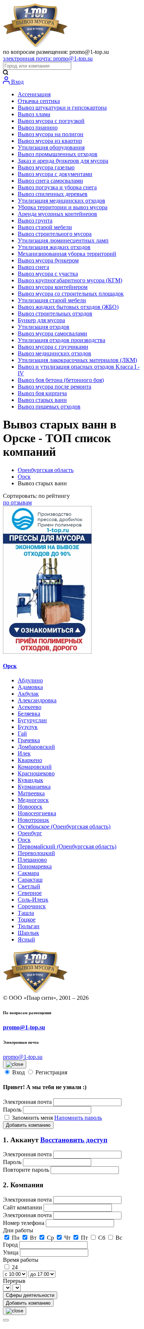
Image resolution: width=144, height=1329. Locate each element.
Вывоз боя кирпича (42, 393)
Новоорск (30, 806)
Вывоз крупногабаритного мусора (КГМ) (70, 280)
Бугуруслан (32, 720)
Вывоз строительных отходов (55, 313)
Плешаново (32, 860)
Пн (16, 1238)
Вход (17, 82)
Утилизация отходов (43, 327)
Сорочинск (32, 906)
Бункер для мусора (41, 320)
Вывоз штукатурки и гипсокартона (62, 107)
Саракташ (30, 880)
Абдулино (30, 680)
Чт (67, 1238)
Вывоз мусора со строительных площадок (71, 293)
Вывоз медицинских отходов (54, 353)
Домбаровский (36, 747)
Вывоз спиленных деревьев (53, 194)
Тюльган (29, 926)
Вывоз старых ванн (42, 400)
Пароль (12, 1109)
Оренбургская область (45, 470)
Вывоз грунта (35, 220)
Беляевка (29, 713)
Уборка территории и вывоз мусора (62, 207)
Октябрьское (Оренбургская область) (64, 826)
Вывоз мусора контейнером (53, 287)
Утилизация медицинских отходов (61, 200)
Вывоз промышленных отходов (57, 154)
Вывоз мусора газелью (46, 167)
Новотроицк (33, 820)
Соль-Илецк (33, 899)
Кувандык (30, 780)
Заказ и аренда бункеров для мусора (63, 161)
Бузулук (28, 727)
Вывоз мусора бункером (48, 260)
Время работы (20, 1260)
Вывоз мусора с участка (48, 274)
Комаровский (35, 767)
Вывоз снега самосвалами (50, 181)
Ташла (26, 913)
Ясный (26, 939)
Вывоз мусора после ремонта (54, 386)
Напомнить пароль (78, 1118)
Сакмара (28, 873)
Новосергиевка (37, 813)
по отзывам (17, 502)
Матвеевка (31, 793)
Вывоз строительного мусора (55, 234)
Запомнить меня (33, 1118)
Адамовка (30, 687)
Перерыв (14, 1281)
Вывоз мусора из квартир (50, 141)
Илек (24, 753)
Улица (11, 1252)
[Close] (6, 1320)
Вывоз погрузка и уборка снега (57, 187)
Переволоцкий (36, 853)
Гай (22, 733)
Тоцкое (26, 919)
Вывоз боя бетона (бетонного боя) (61, 380)
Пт (84, 1238)
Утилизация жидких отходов (54, 247)
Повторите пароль (27, 1170)
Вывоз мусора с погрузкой (51, 121)
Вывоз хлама (34, 114)
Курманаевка (34, 787)
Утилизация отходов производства (61, 340)
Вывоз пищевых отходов (49, 406)
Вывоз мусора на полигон (50, 134)
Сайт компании (23, 1207)
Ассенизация (34, 94)
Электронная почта (27, 1102)
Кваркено (30, 760)
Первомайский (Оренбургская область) (67, 846)
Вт (33, 1238)
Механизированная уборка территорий (67, 254)
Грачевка (29, 740)
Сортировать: (36, 496)
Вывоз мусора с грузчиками (53, 347)
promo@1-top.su (24, 1027)
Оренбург (30, 833)
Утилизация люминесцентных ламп (63, 240)
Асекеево (29, 707)
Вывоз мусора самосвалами (52, 333)
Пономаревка (35, 866)
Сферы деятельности (30, 1295)
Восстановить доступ (73, 1140)
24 (15, 1267)
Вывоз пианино (38, 127)
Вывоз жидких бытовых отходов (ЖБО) (68, 307)
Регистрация (51, 1072)
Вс (119, 1238)
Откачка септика (39, 101)
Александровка (37, 700)
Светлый (29, 886)
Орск (24, 477)
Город (11, 1245)
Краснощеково (36, 773)
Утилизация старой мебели (52, 300)
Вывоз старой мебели (45, 227)
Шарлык (28, 933)
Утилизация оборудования (51, 147)
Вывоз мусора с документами (55, 174)
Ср (50, 1238)
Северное (30, 893)
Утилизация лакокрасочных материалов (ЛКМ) (77, 360)
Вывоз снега (33, 267)
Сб (101, 1238)
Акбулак (28, 694)
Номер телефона (24, 1223)
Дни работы (18, 1230)
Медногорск (33, 800)
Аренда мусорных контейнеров (57, 214)
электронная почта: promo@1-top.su (48, 58)
